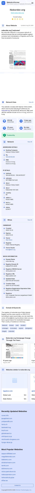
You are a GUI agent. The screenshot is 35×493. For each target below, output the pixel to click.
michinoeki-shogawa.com (10, 439)
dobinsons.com (6, 468)
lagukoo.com (8, 391)
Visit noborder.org (17, 13)
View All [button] (31, 102)
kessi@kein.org (10, 249)
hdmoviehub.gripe (7, 477)
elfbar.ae (4, 480)
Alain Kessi (9, 240)
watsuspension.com (8, 474)
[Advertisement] (17, 44)
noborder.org (5, 110)
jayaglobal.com (6, 418)
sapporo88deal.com (8, 453)
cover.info (5, 415)
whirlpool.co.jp (6, 436)
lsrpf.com (4, 430)
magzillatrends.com (8, 456)
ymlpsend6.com (7, 421)
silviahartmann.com (8, 462)
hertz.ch (4, 424)
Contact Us (17, 485)
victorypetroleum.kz (8, 471)
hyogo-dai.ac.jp (6, 442)
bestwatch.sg (6, 427)
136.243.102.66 (10, 157)
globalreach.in (6, 433)
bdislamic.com (6, 459)
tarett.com (5, 465)
